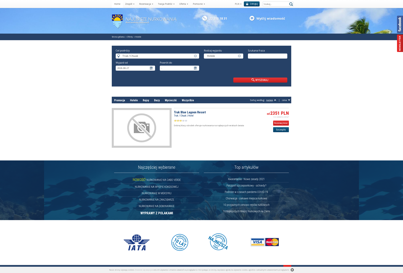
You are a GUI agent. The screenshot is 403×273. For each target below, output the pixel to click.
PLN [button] (237, 3)
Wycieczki (171, 100)
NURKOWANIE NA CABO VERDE (157, 179)
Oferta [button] (183, 3)
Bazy (157, 100)
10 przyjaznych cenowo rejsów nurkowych (246, 204)
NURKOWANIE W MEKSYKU (156, 193)
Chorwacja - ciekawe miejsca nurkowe (246, 198)
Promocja (119, 100)
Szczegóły (281, 129)
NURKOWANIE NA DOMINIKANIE (156, 206)
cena (285, 100)
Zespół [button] (129, 3)
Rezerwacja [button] (145, 3)
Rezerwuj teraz (281, 123)
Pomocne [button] (198, 3)
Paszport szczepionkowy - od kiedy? (246, 185)
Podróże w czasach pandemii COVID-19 (246, 192)
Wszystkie (188, 100)
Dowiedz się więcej (143, 270)
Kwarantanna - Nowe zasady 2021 (246, 179)
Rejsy (146, 100)
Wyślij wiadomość (270, 18)
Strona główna (118, 36)
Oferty (130, 36)
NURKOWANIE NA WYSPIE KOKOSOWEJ (156, 186)
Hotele (138, 36)
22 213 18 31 (218, 18)
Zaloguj (254, 3)
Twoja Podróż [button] (165, 3)
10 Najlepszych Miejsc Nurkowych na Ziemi (246, 211)
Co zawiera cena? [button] (281, 117)
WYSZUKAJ (261, 80)
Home (117, 3)
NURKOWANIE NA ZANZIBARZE (156, 199)
